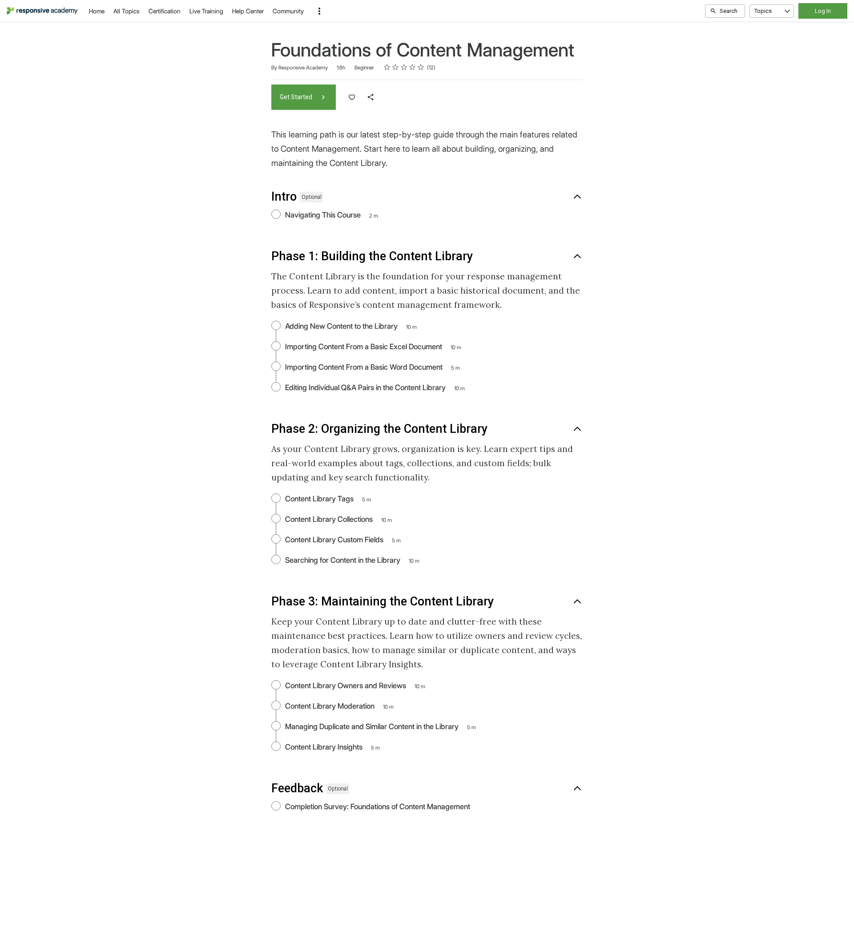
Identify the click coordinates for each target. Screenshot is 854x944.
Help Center (248, 11)
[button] (319, 11)
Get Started (297, 97)
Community (288, 11)
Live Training (206, 11)
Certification (165, 11)
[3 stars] (404, 67)
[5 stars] (421, 67)
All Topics (126, 11)
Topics (763, 11)
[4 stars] (412, 67)
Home (97, 11)
